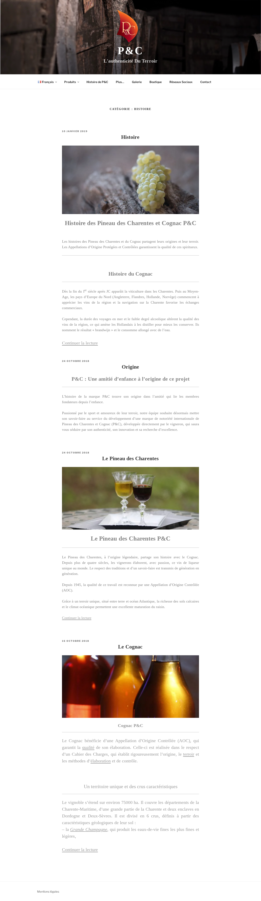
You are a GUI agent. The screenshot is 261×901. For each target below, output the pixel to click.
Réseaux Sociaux (180, 82)
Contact (205, 82)
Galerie (137, 82)
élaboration (101, 760)
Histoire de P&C (97, 82)
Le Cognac (130, 647)
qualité (88, 747)
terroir (188, 754)
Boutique (155, 82)
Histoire (130, 137)
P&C (130, 50)
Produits (70, 82)
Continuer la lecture (80, 343)
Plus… (120, 82)
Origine (130, 367)
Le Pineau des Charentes (130, 458)
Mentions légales (48, 891)
